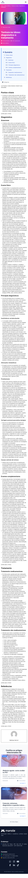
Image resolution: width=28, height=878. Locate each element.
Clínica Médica (7, 5)
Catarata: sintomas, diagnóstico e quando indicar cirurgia (14, 805)
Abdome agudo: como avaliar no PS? (14, 771)
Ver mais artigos (14, 821)
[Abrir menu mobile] (25, 2)
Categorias (6, 82)
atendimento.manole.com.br (9, 854)
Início (2, 5)
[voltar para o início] (6, 113)
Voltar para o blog (6, 27)
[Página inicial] (2, 2)
